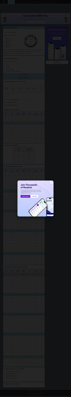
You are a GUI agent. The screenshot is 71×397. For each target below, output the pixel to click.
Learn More (34, 196)
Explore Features (25, 196)
